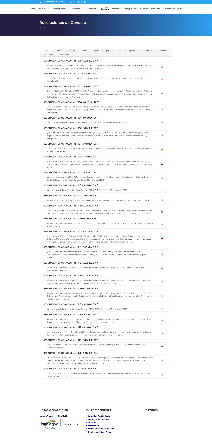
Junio (108, 51)
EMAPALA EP (93, 425)
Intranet (115, 9)
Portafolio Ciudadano (150, 9)
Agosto (132, 51)
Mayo (96, 51)
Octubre (163, 51)
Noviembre (48, 54)
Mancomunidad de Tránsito (101, 429)
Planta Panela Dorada (98, 419)
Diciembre (64, 54)
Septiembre (147, 51)
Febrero (59, 51)
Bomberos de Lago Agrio (99, 432)
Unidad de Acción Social (99, 416)
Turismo (92, 422)
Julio (120, 51)
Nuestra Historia (59, 9)
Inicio (32, 9)
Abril (85, 51)
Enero (46, 51)
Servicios (76, 9)
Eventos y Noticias (173, 9)
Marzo (72, 51)
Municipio (42, 9)
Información (90, 9)
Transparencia (131, 9)
